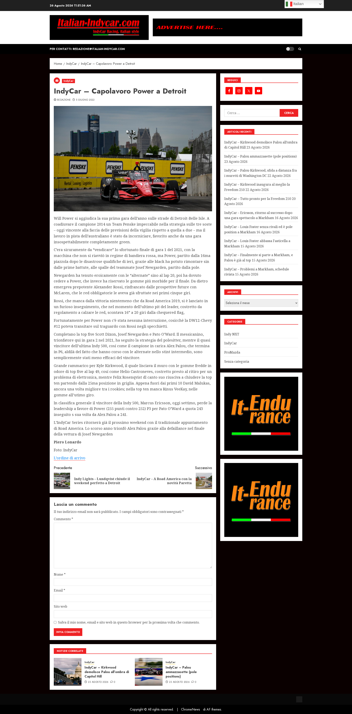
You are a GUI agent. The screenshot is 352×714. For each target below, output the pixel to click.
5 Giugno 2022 (85, 100)
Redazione (64, 100)
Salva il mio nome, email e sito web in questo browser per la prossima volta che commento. (129, 622)
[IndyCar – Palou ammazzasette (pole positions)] (149, 672)
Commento (63, 519)
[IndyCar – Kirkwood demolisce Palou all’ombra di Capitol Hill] (67, 672)
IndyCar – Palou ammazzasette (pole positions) (181, 672)
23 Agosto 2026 (98, 682)
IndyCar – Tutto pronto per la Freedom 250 (257, 198)
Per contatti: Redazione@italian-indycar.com (87, 49)
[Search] (299, 49)
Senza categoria (236, 361)
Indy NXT (231, 334)
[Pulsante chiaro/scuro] (290, 49)
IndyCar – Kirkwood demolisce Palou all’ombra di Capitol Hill (107, 672)
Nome (60, 574)
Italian (298, 4)
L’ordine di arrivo (69, 457)
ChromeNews (190, 709)
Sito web (60, 606)
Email (59, 590)
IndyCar (68, 81)
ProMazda (232, 352)
